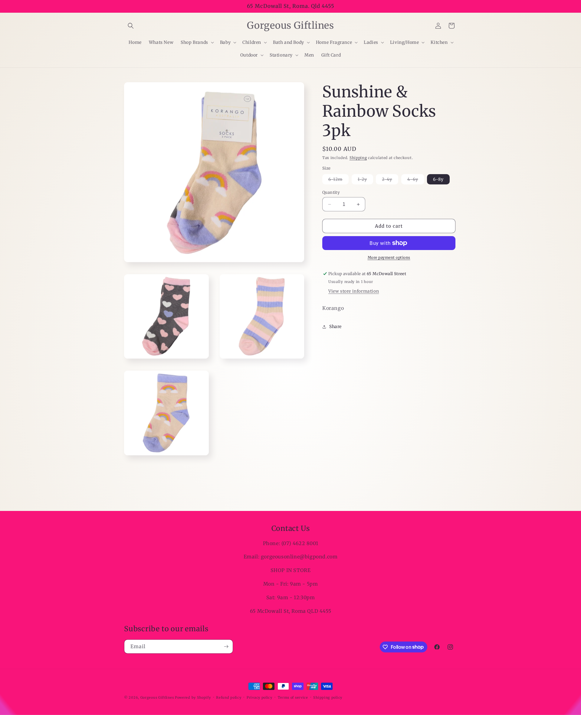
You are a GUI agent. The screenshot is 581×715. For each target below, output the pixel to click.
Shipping (358, 157)
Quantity (331, 192)
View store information (353, 291)
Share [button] (335, 326)
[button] (130, 25)
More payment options (389, 257)
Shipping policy (327, 697)
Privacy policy (259, 697)
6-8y (438, 179)
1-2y (365, 180)
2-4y (390, 180)
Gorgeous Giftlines (157, 697)
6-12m (338, 180)
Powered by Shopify (193, 697)
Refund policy (228, 697)
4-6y (415, 180)
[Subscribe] (226, 646)
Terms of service (293, 697)
